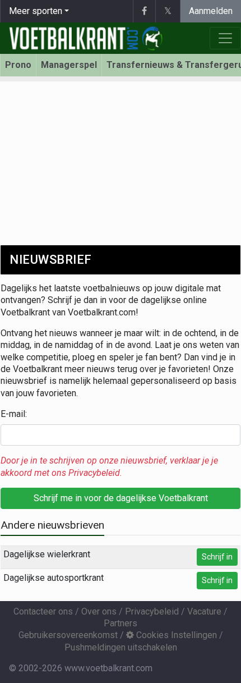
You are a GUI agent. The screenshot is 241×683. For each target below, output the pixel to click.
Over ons (99, 611)
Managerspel (69, 64)
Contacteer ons (43, 611)
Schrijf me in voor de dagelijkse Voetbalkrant (121, 498)
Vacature (204, 611)
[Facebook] (144, 11)
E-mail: (14, 414)
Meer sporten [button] (35, 11)
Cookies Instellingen (175, 635)
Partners (120, 623)
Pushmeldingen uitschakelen (120, 647)
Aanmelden (211, 11)
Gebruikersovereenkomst (68, 635)
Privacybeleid (152, 611)
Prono (18, 64)
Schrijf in (217, 556)
